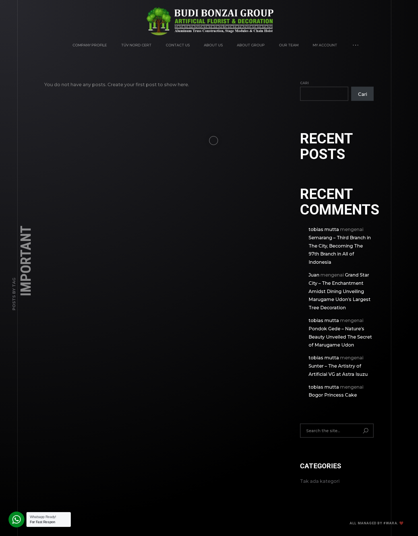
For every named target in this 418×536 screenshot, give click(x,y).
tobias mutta (324, 229)
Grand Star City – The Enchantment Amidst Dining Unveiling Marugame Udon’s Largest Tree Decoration (340, 291)
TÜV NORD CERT (136, 45)
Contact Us (178, 45)
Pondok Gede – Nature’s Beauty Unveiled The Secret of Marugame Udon (340, 337)
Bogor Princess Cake (333, 395)
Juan (314, 275)
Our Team (289, 45)
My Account (325, 45)
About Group (251, 45)
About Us (213, 45)
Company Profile (90, 45)
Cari (304, 83)
